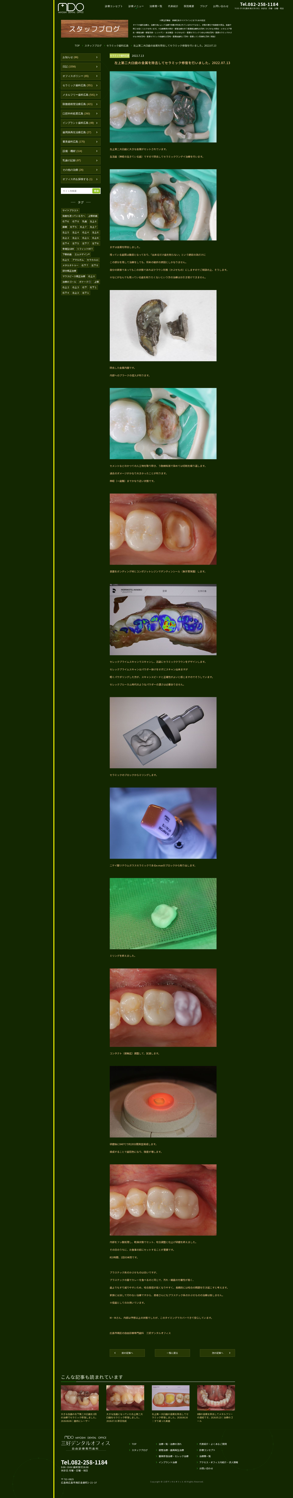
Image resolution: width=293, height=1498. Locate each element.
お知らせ (70, 57)
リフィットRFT (85, 248)
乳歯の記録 (72, 160)
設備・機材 (72, 151)
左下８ (94, 265)
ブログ (204, 6)
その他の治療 (73, 169)
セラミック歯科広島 (117, 45)
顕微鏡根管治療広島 (78, 104)
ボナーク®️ (85, 281)
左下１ (85, 292)
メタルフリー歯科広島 (79, 94)
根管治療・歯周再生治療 (171, 1450)
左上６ (95, 232)
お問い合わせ (221, 6)
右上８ (91, 276)
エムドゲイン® (82, 254)
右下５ (73, 226)
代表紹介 (173, 6)
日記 (69, 66)
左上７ (93, 226)
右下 (84, 287)
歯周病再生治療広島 (77, 132)
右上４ (85, 232)
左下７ (85, 243)
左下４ (65, 243)
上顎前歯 (92, 215)
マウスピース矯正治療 (73, 276)
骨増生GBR (68, 248)
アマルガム (78, 259)
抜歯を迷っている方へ (73, 215)
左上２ (65, 237)
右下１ (93, 287)
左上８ (93, 221)
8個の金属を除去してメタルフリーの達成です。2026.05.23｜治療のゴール (215, 1417)
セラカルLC (93, 259)
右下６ (65, 221)
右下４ (65, 292)
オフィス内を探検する (77, 179)
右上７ (83, 226)
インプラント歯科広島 (78, 122)
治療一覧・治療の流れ (170, 1444)
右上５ (65, 259)
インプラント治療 (168, 1462)
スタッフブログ (93, 45)
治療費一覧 (156, 6)
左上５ (65, 232)
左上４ (75, 232)
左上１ (75, 237)
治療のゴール (69, 281)
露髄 (64, 226)
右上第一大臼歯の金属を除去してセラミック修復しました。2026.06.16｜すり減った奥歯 (170, 1417)
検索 (96, 191)
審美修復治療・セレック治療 (173, 1456)
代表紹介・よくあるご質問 (213, 1444)
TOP (77, 45)
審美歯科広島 (74, 141)
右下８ (75, 221)
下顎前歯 (67, 254)
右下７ (84, 265)
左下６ (95, 243)
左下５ (75, 243)
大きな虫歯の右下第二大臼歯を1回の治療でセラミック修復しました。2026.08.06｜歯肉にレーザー (79, 1417)
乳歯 (84, 221)
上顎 (96, 281)
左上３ (75, 292)
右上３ (75, 287)
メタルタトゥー (70, 265)
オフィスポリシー (76, 76)
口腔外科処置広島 (76, 113)
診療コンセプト (114, 6)
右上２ (65, 287)
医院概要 (189, 6)
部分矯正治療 (69, 270)
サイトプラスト (70, 210)
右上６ (95, 237)
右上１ (85, 237)
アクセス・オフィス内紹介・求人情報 (218, 1462)
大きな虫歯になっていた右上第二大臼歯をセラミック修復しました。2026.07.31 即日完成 (124, 1417)
